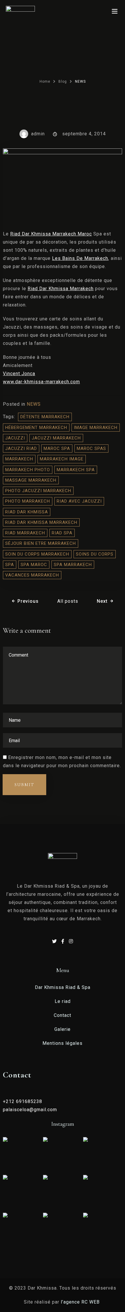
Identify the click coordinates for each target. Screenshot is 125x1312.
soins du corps (94, 554)
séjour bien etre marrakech (40, 543)
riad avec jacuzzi (79, 501)
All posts (67, 601)
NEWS (34, 404)
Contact (62, 1015)
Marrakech (19, 459)
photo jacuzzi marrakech (38, 490)
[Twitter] (55, 941)
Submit (24, 784)
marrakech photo (27, 469)
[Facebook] (63, 941)
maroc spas (91, 448)
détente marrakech (44, 416)
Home (45, 81)
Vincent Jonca (19, 373)
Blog (62, 81)
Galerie (62, 1029)
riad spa (62, 533)
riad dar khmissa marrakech (41, 522)
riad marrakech (25, 533)
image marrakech (95, 427)
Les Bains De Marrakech (80, 258)
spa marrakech (73, 564)
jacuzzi (15, 438)
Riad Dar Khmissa (26, 512)
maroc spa (57, 448)
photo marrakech (27, 501)
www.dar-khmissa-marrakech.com (41, 381)
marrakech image (61, 459)
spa (9, 564)
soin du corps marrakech (37, 554)
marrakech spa (76, 469)
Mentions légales (62, 1043)
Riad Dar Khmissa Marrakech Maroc (51, 234)
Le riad (63, 1001)
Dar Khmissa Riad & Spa (62, 987)
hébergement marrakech (36, 427)
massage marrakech (30, 480)
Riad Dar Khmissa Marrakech (61, 288)
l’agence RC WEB (81, 1302)
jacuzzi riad (21, 448)
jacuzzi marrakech (56, 438)
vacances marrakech (32, 575)
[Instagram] (71, 941)
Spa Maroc (34, 564)
